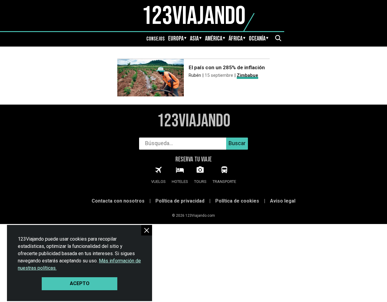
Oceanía (257, 38)
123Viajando (193, 121)
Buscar (237, 143)
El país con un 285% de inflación (227, 67)
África (235, 38)
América (213, 38)
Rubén (195, 75)
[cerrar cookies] (146, 230)
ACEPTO (79, 283)
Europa (176, 38)
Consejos (155, 39)
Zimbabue (247, 75)
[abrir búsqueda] (278, 38)
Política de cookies (237, 201)
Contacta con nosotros (118, 201)
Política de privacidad (179, 201)
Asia (194, 38)
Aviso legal (282, 201)
